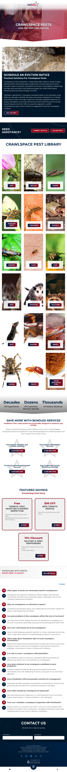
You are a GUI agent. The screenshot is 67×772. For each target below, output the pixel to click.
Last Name (37, 734)
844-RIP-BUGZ (58, 130)
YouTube (31, 756)
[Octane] (33, 761)
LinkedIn (36, 756)
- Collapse (61, 584)
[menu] (33, 766)
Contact (9, 769)
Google (26, 756)
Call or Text (11, 113)
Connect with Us (40, 130)
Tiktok (45, 756)
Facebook (21, 756)
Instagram (40, 756)
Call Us (57, 769)
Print (25, 525)
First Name (6, 734)
